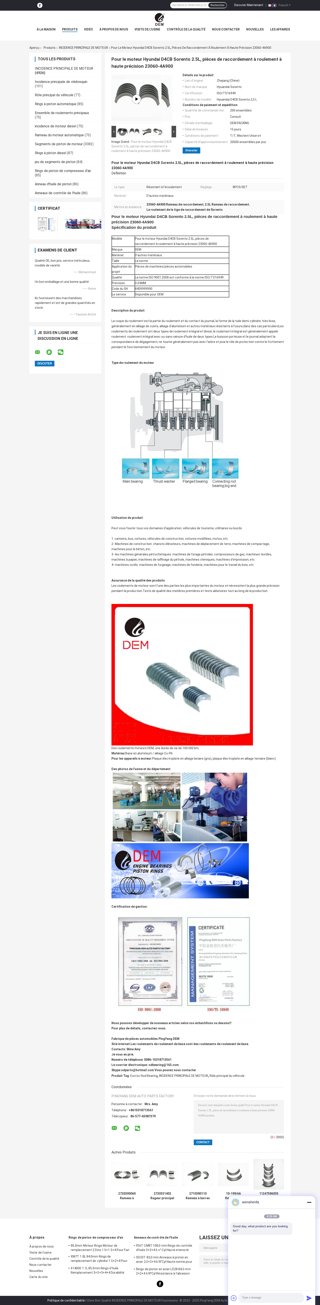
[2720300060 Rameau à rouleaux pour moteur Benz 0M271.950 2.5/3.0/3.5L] (126, 1174)
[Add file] (234, 1298)
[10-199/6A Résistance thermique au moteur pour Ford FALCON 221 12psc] (233, 1174)
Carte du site (38, 1277)
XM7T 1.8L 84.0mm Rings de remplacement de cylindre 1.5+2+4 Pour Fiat (99, 1259)
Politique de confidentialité (66, 1300)
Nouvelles (255, 29)
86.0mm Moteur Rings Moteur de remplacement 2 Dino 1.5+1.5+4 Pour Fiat (100, 1248)
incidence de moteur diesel (55, 126)
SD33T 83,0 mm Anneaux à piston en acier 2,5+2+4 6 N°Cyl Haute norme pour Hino (164, 1260)
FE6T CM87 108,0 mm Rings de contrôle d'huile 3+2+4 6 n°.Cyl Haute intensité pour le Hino (164, 1248)
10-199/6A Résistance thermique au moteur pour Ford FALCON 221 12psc (233, 1196)
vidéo (88, 29)
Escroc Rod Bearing (144, 1075)
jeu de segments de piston (55, 162)
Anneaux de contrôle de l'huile (58, 193)
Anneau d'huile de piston (53, 184)
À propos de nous (113, 29)
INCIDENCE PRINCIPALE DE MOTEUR (83, 47)
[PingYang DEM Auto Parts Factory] (160, 19)
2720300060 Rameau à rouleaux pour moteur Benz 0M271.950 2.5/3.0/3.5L (127, 1196)
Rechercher (217, 5)
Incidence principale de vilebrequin (61, 82)
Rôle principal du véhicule (54, 95)
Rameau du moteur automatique (59, 135)
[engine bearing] (136, 99)
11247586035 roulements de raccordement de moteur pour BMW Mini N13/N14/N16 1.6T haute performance (269, 1196)
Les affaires (280, 29)
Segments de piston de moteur (59, 144)
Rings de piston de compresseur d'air (63, 171)
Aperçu (34, 47)
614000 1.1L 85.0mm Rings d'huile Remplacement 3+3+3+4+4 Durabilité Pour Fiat (97, 1271)
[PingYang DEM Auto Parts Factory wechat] (63, 352)
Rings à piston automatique (55, 104)
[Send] (309, 1298)
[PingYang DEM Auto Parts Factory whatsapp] (51, 352)
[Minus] (309, 1202)
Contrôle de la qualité (186, 29)
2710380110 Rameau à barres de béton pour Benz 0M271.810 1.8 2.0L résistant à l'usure (198, 1196)
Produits (69, 29)
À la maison (46, 29)
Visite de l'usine (147, 29)
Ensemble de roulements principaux (62, 113)
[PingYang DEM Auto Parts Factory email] (40, 352)
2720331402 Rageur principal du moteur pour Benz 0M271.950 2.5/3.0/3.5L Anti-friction (162, 1196)
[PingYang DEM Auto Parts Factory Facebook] (40, 5)
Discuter (191, 150)
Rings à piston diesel (50, 153)
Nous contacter (226, 29)
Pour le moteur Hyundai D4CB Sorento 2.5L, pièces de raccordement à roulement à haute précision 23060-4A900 (141, 146)
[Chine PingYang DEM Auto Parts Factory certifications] (47, 224)
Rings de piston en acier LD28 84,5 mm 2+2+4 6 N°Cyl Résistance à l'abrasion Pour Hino (163, 1271)
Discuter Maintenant (248, 5)
